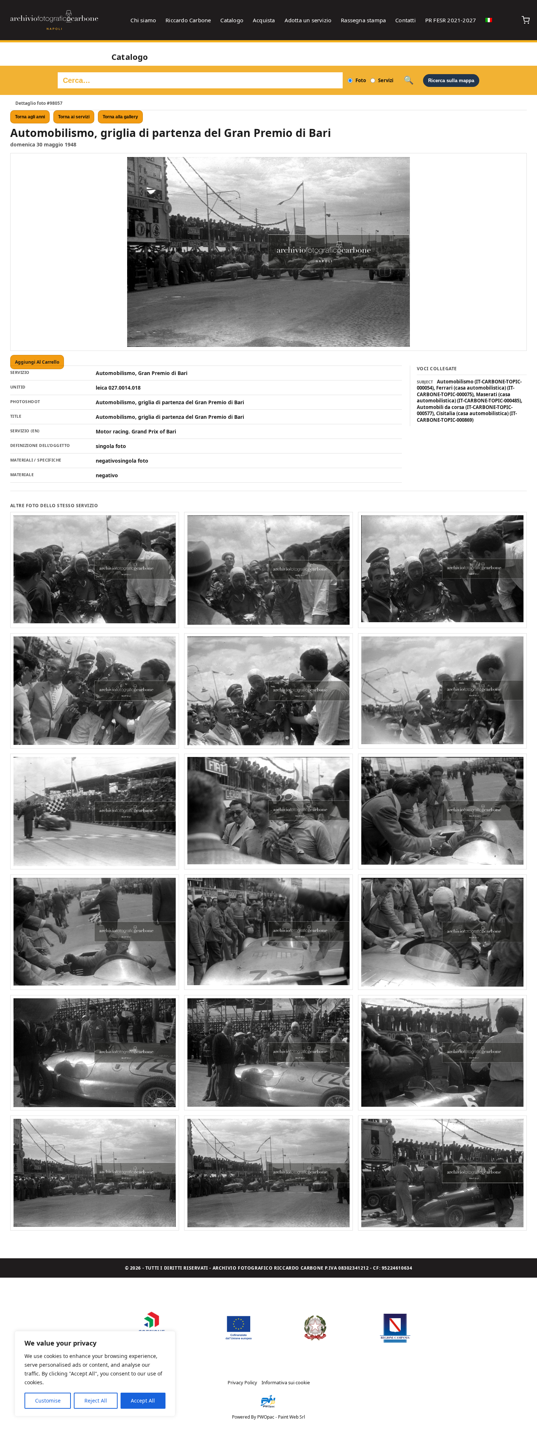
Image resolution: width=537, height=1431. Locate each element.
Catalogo (231, 20)
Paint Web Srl (291, 1417)
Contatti (405, 20)
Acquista (264, 20)
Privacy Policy (242, 1382)
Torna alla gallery (120, 116)
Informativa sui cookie (286, 1382)
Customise (48, 1400)
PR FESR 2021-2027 (450, 20)
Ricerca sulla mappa (451, 80)
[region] (95, 1373)
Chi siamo (143, 20)
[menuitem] (489, 20)
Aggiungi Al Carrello (37, 362)
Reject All (95, 1400)
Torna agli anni (30, 116)
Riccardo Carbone (188, 20)
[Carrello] (526, 20)
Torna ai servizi (74, 116)
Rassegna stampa (363, 20)
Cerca (409, 80)
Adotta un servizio (308, 20)
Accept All (143, 1400)
